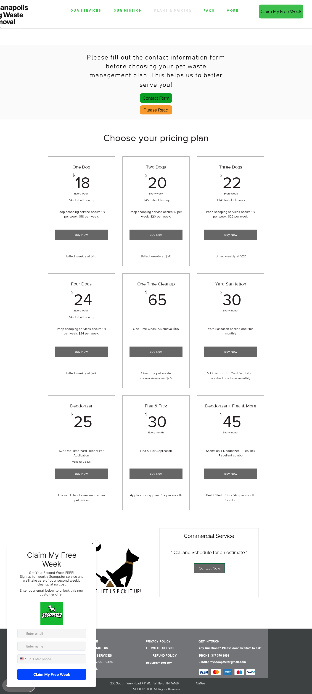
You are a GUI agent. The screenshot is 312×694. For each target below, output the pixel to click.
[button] (217, 648)
